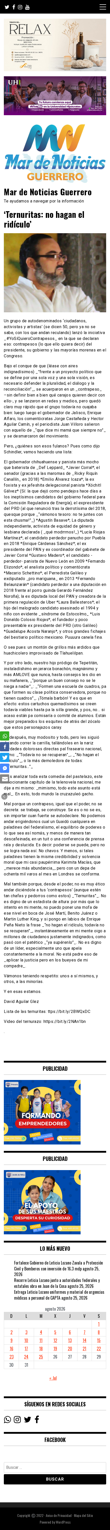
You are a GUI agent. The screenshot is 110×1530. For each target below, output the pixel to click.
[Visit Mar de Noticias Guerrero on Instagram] (17, 1421)
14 (84, 1340)
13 (70, 1340)
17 (26, 1348)
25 (41, 1357)
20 (70, 1348)
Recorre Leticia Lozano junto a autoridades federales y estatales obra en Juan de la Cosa (57, 1283)
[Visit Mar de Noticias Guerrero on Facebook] (37, 1421)
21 (84, 1348)
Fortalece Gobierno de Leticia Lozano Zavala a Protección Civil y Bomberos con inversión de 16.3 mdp (58, 1266)
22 (99, 1348)
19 (55, 1348)
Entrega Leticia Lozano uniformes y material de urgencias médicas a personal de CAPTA (59, 1295)
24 (26, 1357)
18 (41, 1348)
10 (26, 1340)
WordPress (63, 1522)
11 (40, 1340)
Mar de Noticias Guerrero (48, 192)
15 (99, 1340)
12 (55, 1340)
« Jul (53, 1378)
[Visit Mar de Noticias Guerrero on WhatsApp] (7, 1421)
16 (11, 1348)
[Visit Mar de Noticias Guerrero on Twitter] (27, 1421)
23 (11, 1357)
